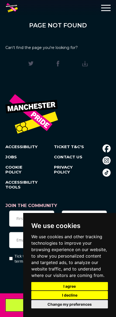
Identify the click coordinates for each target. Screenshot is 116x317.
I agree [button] (69, 286)
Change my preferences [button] (69, 304)
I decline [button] (69, 295)
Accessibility (21, 146)
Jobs (11, 157)
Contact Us (68, 157)
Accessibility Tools (21, 185)
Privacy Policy (63, 169)
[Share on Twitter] (30, 63)
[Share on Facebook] (58, 63)
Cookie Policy (13, 169)
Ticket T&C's (69, 146)
